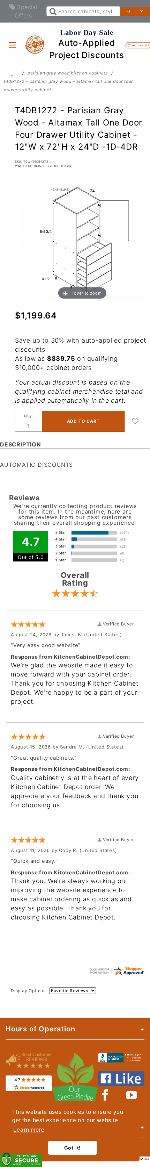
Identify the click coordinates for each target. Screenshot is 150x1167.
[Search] (52, 11)
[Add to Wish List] (135, 421)
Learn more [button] (28, 1130)
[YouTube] (132, 1095)
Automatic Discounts (36, 464)
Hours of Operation (40, 1029)
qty (28, 415)
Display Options (28, 990)
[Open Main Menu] (12, 44)
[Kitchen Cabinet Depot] (35, 44)
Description (20, 444)
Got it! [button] (72, 1148)
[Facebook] (105, 1095)
